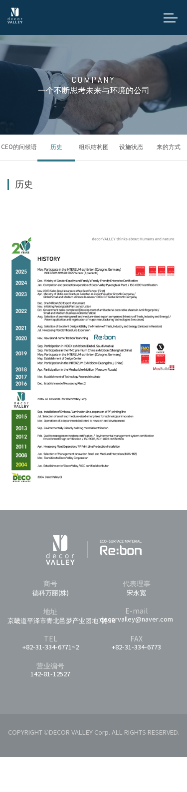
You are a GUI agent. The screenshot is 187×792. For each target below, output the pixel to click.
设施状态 (131, 147)
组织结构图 (94, 147)
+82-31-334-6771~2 (50, 647)
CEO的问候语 (19, 147)
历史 (56, 147)
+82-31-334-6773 (136, 647)
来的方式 (169, 147)
